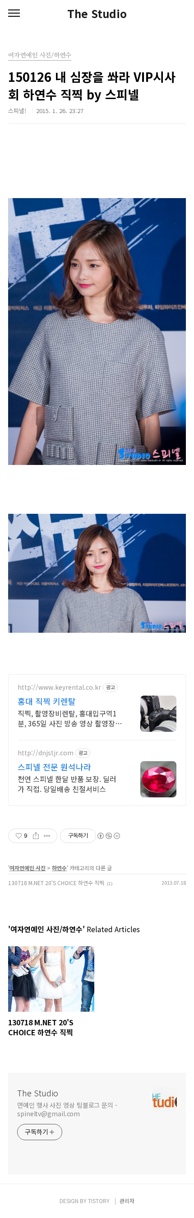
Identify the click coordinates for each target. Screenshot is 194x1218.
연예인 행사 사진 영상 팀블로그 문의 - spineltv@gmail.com (67, 1109)
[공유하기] (36, 836)
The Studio (97, 13)
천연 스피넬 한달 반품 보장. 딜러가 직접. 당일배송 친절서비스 (67, 783)
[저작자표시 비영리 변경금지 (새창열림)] (108, 835)
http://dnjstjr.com (46, 753)
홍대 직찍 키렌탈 (47, 701)
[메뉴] (14, 14)
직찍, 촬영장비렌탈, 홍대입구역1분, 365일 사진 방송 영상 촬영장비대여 (70, 718)
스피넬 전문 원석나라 (54, 766)
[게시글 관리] (47, 836)
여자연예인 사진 (27, 868)
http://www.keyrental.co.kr (59, 687)
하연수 (59, 868)
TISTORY (99, 1200)
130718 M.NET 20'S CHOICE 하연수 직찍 (56, 882)
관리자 (127, 1200)
